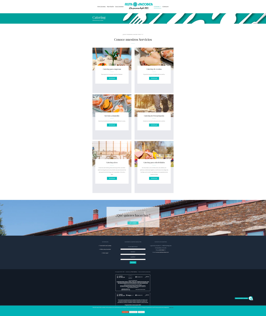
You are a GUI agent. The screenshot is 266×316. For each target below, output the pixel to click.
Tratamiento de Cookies (105, 245)
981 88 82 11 (162, 250)
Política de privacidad (105, 249)
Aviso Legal (105, 253)
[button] (251, 298)
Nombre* (133, 251)
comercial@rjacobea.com (162, 252)
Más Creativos (134, 271)
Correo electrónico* (133, 246)
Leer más (171, 307)
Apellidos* (133, 256)
